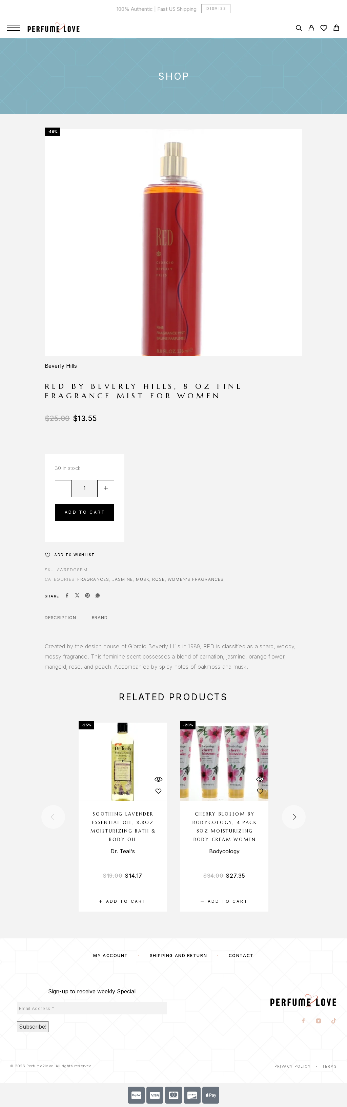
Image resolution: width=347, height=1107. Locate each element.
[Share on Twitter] (77, 596)
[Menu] (13, 28)
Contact (241, 955)
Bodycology (224, 851)
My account (110, 955)
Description (60, 617)
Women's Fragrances (196, 579)
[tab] (60, 621)
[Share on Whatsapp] (98, 596)
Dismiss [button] (216, 8)
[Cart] (336, 28)
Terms (329, 1066)
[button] (123, 901)
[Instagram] (318, 1021)
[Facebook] (303, 1021)
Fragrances (93, 579)
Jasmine (122, 579)
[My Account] (311, 29)
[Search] (298, 29)
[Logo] (60, 28)
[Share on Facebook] (67, 596)
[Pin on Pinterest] (87, 596)
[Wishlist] (323, 29)
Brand (100, 617)
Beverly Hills (61, 365)
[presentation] (53, 817)
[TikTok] (334, 1021)
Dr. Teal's (122, 851)
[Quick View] (158, 779)
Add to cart (85, 512)
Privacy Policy (292, 1066)
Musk (142, 579)
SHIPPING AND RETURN (178, 955)
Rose (158, 579)
